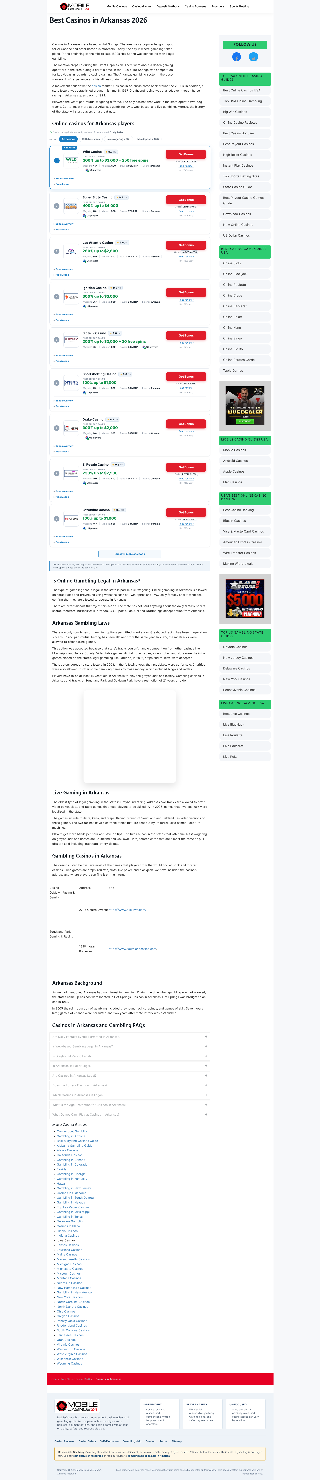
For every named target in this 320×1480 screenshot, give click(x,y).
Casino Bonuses (195, 6)
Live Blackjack (233, 724)
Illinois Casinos (67, 1231)
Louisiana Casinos (69, 1250)
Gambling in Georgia (71, 1174)
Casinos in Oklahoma (71, 1193)
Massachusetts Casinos (73, 1259)
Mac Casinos (232, 482)
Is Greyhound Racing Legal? (71, 1056)
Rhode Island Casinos (72, 1325)
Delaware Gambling (70, 1221)
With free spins (91, 139)
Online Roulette (234, 285)
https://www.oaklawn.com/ (127, 910)
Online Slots (232, 263)
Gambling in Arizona (71, 1136)
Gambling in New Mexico (74, 1292)
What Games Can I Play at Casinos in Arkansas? (85, 1114)
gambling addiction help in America (149, 1455)
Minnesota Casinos (70, 1268)
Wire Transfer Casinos (239, 553)
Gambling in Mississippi (73, 1212)
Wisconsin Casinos (70, 1359)
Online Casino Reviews (240, 122)
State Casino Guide (237, 187)
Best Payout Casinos (238, 144)
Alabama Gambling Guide (74, 1145)
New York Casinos (70, 1297)
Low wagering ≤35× (118, 139)
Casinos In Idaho (68, 1226)
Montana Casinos (69, 1278)
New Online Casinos (238, 225)
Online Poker (232, 317)
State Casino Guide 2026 (75, 1379)
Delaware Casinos (236, 668)
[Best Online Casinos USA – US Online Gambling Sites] (74, 6)
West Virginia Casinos (72, 1354)
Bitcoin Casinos (234, 521)
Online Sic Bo (233, 349)
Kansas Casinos (68, 1245)
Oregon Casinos (68, 1316)
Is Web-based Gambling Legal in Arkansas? (82, 1046)
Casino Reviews (64, 1441)
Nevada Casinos (235, 647)
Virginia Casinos (68, 1344)
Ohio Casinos (66, 1311)
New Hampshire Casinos (74, 1288)
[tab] (130, 1037)
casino (96, 86)
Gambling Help (132, 1441)
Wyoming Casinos (69, 1363)
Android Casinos (235, 461)
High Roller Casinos (237, 155)
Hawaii (61, 1183)
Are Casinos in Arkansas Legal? (74, 1075)
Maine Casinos (67, 1254)
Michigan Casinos (69, 1264)
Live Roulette (233, 735)
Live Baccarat (233, 746)
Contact (151, 1441)
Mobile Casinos (116, 6)
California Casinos (69, 1155)
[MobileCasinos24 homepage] (77, 1406)
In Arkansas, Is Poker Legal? (71, 1066)
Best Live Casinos (236, 714)
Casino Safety (87, 1441)
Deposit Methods (168, 6)
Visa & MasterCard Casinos (243, 531)
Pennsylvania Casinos (72, 1321)
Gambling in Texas (70, 1216)
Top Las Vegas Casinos (73, 1207)
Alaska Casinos (67, 1150)
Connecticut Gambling (73, 1131)
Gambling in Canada (71, 1160)
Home (53, 1379)
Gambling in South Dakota (75, 1197)
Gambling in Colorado (72, 1164)
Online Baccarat (235, 306)
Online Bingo (232, 338)
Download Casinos (237, 214)
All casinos (68, 139)
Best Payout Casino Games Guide (243, 200)
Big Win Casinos (235, 112)
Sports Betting (239, 6)
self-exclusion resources (88, 1455)
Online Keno (232, 327)
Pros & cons (62, 184)
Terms (164, 1441)
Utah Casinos (66, 1340)
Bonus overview (65, 178)
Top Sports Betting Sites (241, 176)
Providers (217, 6)
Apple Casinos (233, 471)
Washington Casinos (71, 1349)
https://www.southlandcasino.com (132, 949)
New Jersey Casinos (238, 657)
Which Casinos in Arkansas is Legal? (77, 1095)
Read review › (186, 165)
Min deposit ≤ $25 (148, 139)
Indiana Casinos (68, 1235)
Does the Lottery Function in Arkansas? (79, 1085)
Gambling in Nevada (71, 1202)
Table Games (233, 370)
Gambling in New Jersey (74, 1188)
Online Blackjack (235, 274)
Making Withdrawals (238, 563)
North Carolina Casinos (73, 1302)
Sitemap (177, 1441)
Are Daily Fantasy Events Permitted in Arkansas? (86, 1037)
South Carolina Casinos (73, 1330)
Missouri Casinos (69, 1273)
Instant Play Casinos (238, 165)
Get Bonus (186, 154)
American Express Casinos (243, 542)
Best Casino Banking (238, 510)
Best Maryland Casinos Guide (77, 1141)
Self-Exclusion (109, 1441)
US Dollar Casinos (236, 235)
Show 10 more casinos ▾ (130, 553)
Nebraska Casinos (69, 1283)
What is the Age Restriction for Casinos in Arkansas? (89, 1105)
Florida (61, 1169)
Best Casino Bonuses (239, 133)
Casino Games (141, 6)
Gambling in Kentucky (72, 1179)
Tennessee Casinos (70, 1335)
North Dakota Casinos (72, 1306)
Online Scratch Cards (239, 360)
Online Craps (232, 295)
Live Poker (231, 757)
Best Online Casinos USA (242, 90)
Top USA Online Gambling (242, 101)
